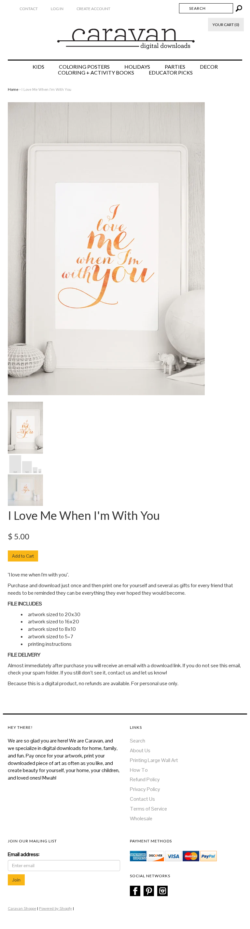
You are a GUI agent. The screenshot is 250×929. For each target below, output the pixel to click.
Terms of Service (148, 808)
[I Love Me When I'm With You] (25, 427)
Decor (209, 67)
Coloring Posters (84, 67)
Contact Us (142, 799)
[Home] (125, 35)
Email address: (23, 854)
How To (139, 770)
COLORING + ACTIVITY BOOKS (96, 73)
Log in (57, 8)
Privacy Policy (145, 789)
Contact (29, 8)
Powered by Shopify (55, 908)
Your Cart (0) (226, 24)
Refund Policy (145, 779)
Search (137, 740)
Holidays (137, 67)
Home (13, 89)
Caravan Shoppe (22, 908)
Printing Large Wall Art (154, 760)
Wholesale (141, 818)
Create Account (93, 8)
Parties (175, 67)
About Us (140, 750)
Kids (38, 67)
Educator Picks (171, 73)
